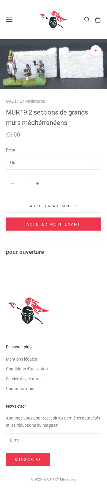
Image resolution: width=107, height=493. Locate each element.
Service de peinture (23, 378)
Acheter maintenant (53, 224)
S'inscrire (28, 459)
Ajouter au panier (53, 206)
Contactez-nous (20, 388)
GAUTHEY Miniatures (25, 101)
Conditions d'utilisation (27, 369)
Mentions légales (21, 359)
